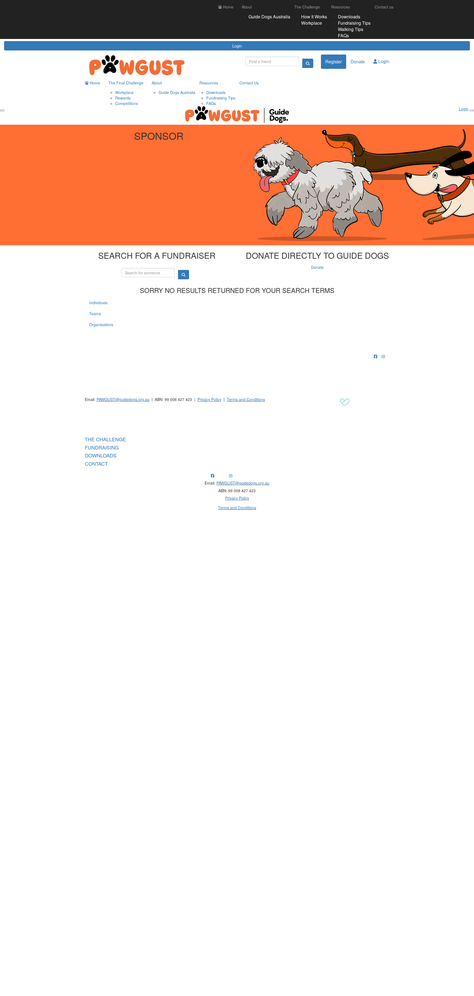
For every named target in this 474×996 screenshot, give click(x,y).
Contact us (384, 7)
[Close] (472, 110)
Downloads (349, 16)
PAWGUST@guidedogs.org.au (123, 399)
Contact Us (249, 83)
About (247, 7)
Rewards (123, 98)
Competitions (126, 103)
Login (237, 46)
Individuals (98, 302)
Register (333, 61)
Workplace (311, 23)
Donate (358, 61)
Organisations (101, 324)
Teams (95, 313)
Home (227, 7)
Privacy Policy (209, 399)
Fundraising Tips (354, 23)
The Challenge (307, 7)
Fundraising (102, 447)
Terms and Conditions (246, 399)
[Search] (307, 63)
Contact (96, 463)
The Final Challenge (125, 83)
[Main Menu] (2, 110)
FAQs (343, 35)
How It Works (314, 16)
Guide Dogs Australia (269, 16)
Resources (340, 7)
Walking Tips (350, 29)
